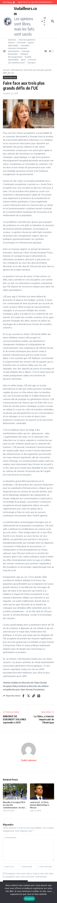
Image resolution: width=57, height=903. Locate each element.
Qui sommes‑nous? (16, 62)
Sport (23, 59)
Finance (11, 42)
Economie (21, 42)
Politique (24, 54)
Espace (31, 42)
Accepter (29, 898)
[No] (53, 892)
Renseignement (15, 57)
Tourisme (32, 59)
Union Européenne (26, 40)
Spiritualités (13, 45)
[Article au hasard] (45, 51)
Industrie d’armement (17, 48)
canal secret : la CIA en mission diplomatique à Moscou (39, 805)
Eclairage (25, 51)
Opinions (12, 40)
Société (28, 57)
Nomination (13, 54)
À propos (31, 62)
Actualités (25, 45)
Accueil (6, 70)
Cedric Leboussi (28, 760)
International (13, 51)
